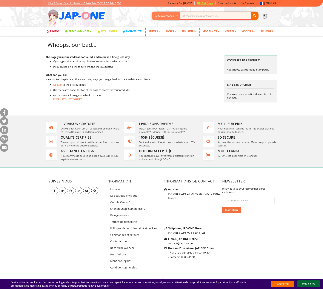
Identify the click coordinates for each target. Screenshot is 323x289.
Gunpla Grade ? (120, 202)
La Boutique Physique (123, 195)
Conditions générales (123, 267)
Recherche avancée (122, 248)
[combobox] (207, 16)
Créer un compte (227, 3)
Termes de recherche (123, 222)
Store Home (60, 98)
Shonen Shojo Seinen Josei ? (127, 208)
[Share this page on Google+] (4, 139)
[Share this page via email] (4, 147)
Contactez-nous (120, 241)
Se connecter (248, 3)
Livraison (115, 189)
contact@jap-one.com (181, 243)
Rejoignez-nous (120, 215)
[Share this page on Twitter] (4, 121)
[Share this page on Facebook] (4, 112)
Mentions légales (121, 261)
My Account (75, 98)
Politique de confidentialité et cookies (133, 228)
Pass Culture (118, 254)
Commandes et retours (124, 235)
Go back (57, 84)
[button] (268, 3)
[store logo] (76, 18)
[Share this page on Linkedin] (4, 130)
